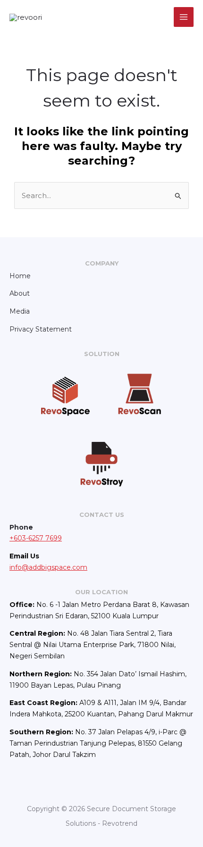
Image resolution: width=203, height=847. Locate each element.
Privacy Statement (40, 329)
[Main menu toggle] (184, 17)
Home (20, 276)
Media (19, 311)
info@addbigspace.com (48, 567)
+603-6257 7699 (35, 538)
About (19, 293)
